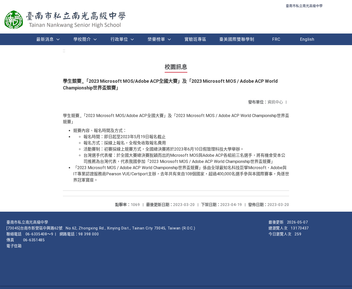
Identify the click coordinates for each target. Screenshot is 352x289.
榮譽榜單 (156, 39)
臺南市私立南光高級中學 (304, 6)
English (307, 39)
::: (64, 50)
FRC (276, 39)
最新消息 (45, 39)
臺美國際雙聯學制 (236, 39)
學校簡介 (82, 39)
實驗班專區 (195, 39)
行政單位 (119, 39)
